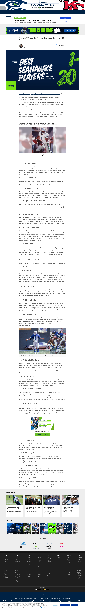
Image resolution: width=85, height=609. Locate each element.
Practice (39, 569)
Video (29, 555)
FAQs (69, 574)
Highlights (28, 557)
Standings (6, 563)
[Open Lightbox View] (42, 143)
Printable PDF (38, 434)
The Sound (28, 559)
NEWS (18, 555)
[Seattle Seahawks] (42, 595)
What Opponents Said (17, 580)
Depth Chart (6, 559)
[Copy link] (64, 45)
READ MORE (66, 18)
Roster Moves (17, 572)
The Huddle (49, 575)
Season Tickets (79, 559)
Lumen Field (69, 557)
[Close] (65, 21)
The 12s (39, 576)
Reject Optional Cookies (65, 605)
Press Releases (17, 570)
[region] (42, 605)
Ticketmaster (80, 575)
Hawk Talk (49, 573)
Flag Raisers (39, 574)
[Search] (69, 12)
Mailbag (17, 568)
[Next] (51, 154)
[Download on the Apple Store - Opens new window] (38, 590)
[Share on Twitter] (59, 45)
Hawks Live (49, 571)
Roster (6, 557)
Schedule (58, 555)
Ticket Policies (79, 570)
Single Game (80, 557)
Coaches (6, 561)
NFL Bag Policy (69, 572)
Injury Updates (17, 561)
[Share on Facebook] (57, 45)
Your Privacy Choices (59, 601)
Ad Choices (50, 601)
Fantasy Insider (17, 574)
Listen (49, 555)
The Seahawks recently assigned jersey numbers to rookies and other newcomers (39, 94)
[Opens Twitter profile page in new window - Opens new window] (24, 47)
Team (6, 555)
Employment (13, 600)
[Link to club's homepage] (3, 12)
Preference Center (80, 601)
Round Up (17, 559)
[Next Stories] (77, 528)
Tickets (79, 555)
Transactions (6, 568)
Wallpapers (47, 434)
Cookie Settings (70, 601)
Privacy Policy (4, 601)
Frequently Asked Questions (31, 601)
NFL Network (29, 574)
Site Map (17, 583)
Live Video (28, 576)
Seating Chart (79, 568)
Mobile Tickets (79, 561)
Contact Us (20, 601)
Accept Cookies (74, 605)
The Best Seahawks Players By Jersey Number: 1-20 (36, 123)
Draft (17, 557)
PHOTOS (39, 555)
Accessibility (42, 600)
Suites (80, 563)
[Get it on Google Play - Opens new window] (46, 590)
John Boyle (26, 44)
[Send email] (62, 45)
